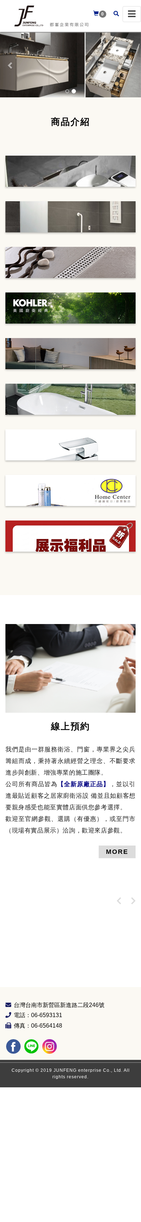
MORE (117, 851)
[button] (10, 65)
